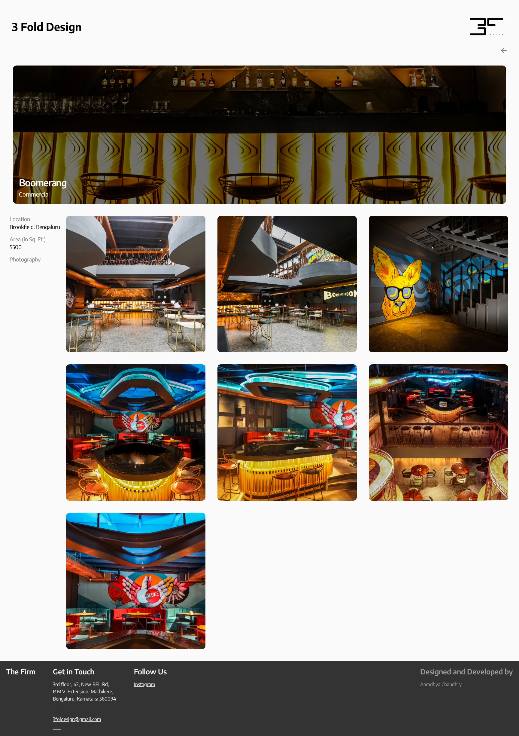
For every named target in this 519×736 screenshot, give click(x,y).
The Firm (20, 671)
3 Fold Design (47, 26)
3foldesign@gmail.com (77, 719)
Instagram (144, 684)
